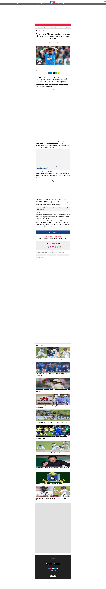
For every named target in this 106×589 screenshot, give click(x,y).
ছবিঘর (42, 4)
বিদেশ (18, 4)
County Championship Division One (43, 252)
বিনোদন (26, 4)
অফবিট (62, 4)
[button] (49, 73)
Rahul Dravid (53, 255)
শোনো (3, 4)
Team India (66, 255)
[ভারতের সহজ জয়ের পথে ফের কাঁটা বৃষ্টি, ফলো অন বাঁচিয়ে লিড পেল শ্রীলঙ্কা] (53, 446)
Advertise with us (56, 557)
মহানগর (7, 4)
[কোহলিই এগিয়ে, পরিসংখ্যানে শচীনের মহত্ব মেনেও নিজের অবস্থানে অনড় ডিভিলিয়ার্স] (53, 352)
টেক (59, 4)
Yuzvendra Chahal (40, 257)
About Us (40, 557)
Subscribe (50, 557)
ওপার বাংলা (31, 4)
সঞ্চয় (55, 4)
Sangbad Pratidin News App (53, 236)
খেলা (22, 4)
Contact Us (45, 557)
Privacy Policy (53, 558)
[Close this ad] (104, 582)
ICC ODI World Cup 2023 (41, 255)
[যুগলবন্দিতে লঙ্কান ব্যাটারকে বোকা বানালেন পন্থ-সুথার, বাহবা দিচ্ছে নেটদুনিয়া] (53, 415)
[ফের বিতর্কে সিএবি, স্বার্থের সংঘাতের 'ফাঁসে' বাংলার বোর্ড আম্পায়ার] (53, 477)
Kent (48, 255)
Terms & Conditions (64, 557)
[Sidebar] (2, 1)
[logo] (53, 1)
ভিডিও (46, 4)
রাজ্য (11, 4)
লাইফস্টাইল (37, 4)
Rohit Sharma (59, 255)
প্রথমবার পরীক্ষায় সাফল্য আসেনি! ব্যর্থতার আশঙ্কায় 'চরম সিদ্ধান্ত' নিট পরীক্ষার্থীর (50, 27)
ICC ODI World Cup (60, 252)
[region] (53, 14)
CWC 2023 (53, 252)
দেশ (14, 4)
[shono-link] (105, 2)
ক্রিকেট (40, 30)
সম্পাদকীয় (51, 4)
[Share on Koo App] (58, 74)
